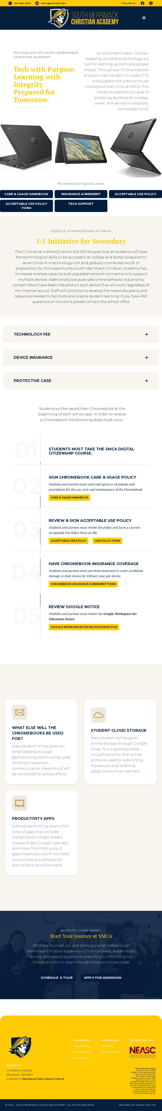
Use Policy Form (107, 540)
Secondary (81, 1058)
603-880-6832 (22, 3)
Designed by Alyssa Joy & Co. (137, 1105)
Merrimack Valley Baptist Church (43, 1079)
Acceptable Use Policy (135, 194)
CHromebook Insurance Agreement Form (83, 584)
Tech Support (81, 204)
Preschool (81, 1046)
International (111, 1052)
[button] (144, 18)
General (107, 1046)
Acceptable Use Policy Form (26, 206)
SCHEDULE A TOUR (57, 978)
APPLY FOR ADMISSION (102, 978)
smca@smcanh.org (53, 3)
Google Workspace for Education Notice (84, 627)
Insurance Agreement (81, 194)
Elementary (82, 1052)
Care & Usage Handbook (26, 194)
